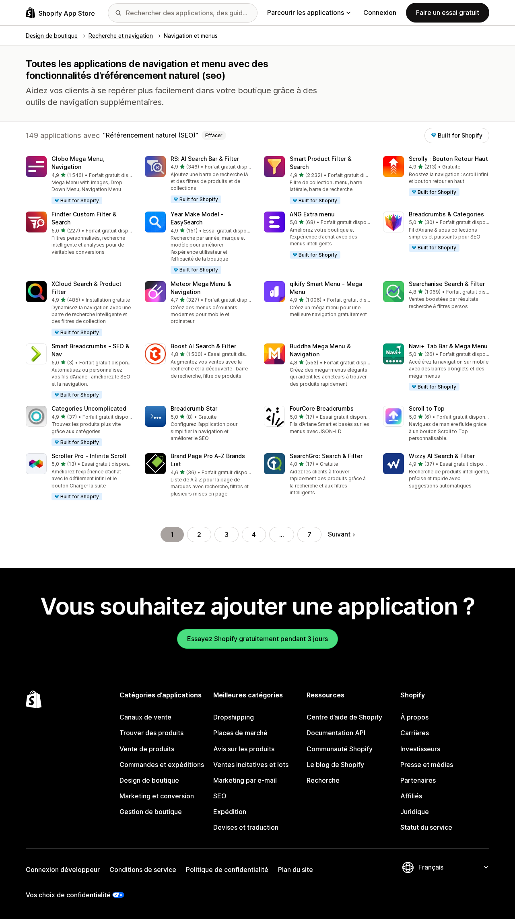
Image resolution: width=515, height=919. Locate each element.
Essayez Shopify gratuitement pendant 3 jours (257, 639)
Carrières (414, 733)
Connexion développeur (63, 870)
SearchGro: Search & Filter (326, 455)
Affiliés (411, 796)
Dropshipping (233, 717)
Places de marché (240, 733)
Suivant (339, 534)
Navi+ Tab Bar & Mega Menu (448, 346)
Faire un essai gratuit (447, 12)
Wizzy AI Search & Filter (442, 455)
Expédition (229, 812)
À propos (414, 717)
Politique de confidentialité (227, 870)
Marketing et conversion (156, 796)
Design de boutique (149, 780)
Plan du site (295, 870)
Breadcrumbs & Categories (446, 214)
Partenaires (418, 780)
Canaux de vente (145, 717)
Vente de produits (146, 749)
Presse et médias (426, 765)
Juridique (414, 812)
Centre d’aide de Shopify (344, 717)
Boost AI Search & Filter (203, 346)
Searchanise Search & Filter (447, 283)
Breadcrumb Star (194, 408)
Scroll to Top (427, 408)
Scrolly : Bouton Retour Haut (448, 158)
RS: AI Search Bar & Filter (205, 158)
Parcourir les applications (305, 12)
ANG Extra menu (312, 214)
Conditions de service (142, 870)
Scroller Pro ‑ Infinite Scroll (89, 455)
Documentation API (336, 733)
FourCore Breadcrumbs (322, 408)
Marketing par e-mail (245, 780)
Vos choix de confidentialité (68, 895)
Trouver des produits (151, 733)
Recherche (323, 780)
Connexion (379, 12)
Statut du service (426, 827)
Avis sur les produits (243, 749)
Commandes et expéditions (161, 765)
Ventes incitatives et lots (250, 765)
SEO (220, 796)
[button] (79, 180)
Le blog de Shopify (335, 765)
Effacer (213, 135)
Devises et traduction (245, 827)
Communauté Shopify (340, 749)
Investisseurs (420, 749)
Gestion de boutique (150, 812)
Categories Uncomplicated (89, 408)
